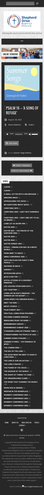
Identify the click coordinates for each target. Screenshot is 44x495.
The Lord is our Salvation (16, 361)
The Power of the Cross (15, 368)
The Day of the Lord (13, 351)
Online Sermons (10, 54)
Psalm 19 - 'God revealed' (21, 171)
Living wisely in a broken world (19, 299)
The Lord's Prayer (12, 364)
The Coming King (11, 347)
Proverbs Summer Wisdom (16, 317)
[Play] (7, 134)
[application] (22, 134)
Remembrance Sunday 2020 (16, 327)
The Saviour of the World (16, 371)
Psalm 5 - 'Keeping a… (23, 165)
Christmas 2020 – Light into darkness (21, 212)
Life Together (10, 290)
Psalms (31, 125)
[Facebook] (22, 430)
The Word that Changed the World (20, 382)
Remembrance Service (13, 324)
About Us (15, 422)
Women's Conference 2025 (16, 402)
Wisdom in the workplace (16, 391)
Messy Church (10, 306)
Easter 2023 (9, 236)
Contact (22, 425)
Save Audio (12, 143)
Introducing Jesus (12, 273)
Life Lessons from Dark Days (17, 286)
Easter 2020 (9, 227)
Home (7, 422)
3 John (7, 190)
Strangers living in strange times (20, 331)
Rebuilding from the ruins (16, 320)
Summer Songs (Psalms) (22, 153)
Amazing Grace (11, 197)
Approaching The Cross (15, 201)
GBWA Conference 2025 (14, 257)
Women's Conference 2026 (16, 405)
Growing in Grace (12, 266)
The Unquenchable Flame (15, 378)
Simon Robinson (14, 125)
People (36, 422)
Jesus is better (10, 277)
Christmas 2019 (11, 208)
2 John (7, 187)
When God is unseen (13, 388)
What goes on (26, 422)
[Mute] (30, 134)
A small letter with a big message (20, 194)
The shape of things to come (17, 375)
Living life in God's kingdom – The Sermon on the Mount (19, 294)
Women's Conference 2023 (16, 395)
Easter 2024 (9, 240)
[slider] (35, 134)
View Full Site (22, 418)
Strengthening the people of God (20, 334)
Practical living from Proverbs (18, 313)
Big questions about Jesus (16, 204)
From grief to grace (13, 253)
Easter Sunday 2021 (13, 244)
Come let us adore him (14, 223)
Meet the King (10, 303)
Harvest (8, 269)
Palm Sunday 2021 (12, 310)
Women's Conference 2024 (16, 398)
